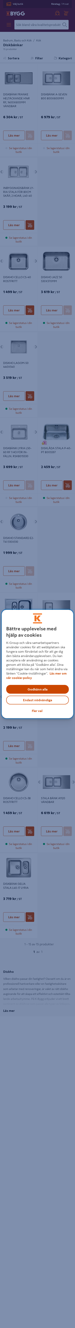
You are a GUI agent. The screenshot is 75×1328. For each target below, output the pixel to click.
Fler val (37, 710)
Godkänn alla (38, 689)
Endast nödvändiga (37, 700)
